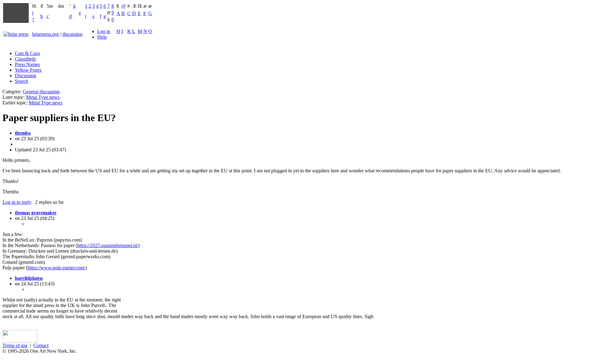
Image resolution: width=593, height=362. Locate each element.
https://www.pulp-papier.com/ (56, 267)
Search (21, 81)
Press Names (27, 64)
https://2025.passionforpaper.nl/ (107, 245)
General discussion (41, 91)
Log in (103, 31)
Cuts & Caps (27, 53)
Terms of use (14, 345)
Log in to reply (17, 202)
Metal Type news (43, 97)
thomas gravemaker (36, 212)
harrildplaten (29, 278)
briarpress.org (45, 34)
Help (102, 37)
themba (23, 133)
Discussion (25, 75)
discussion (72, 34)
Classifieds (25, 58)
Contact (40, 345)
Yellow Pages (28, 70)
